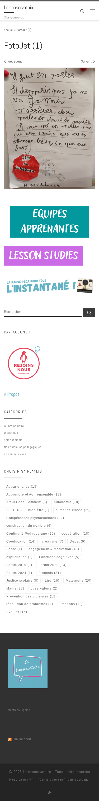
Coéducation (21, 541)
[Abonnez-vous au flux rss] (49, 792)
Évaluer (16, 612)
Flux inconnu (21, 739)
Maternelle (79, 580)
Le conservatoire (37, 772)
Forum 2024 (19, 573)
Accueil (8, 30)
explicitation (19, 557)
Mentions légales (19, 710)
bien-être (38, 510)
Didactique (11, 433)
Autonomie (66, 502)
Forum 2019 (19, 565)
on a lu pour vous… (16, 454)
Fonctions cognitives (59, 557)
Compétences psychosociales (35, 518)
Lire (52, 580)
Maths (15, 588)
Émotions (71, 604)
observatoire (44, 588)
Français (50, 573)
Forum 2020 (53, 565)
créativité (52, 541)
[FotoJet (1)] (49, 128)
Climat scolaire (14, 426)
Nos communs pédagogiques (22, 447)
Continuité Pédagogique (30, 533)
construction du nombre (29, 525)
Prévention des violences (31, 596)
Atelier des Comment (26, 502)
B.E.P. (14, 510)
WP (31, 779)
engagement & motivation (54, 549)
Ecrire (14, 549)
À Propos (12, 394)
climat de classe (73, 510)
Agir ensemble (13, 440)
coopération (75, 533)
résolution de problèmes (29, 604)
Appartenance (22, 486)
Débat (78, 541)
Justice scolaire (22, 580)
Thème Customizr (77, 779)
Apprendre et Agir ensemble (33, 494)
